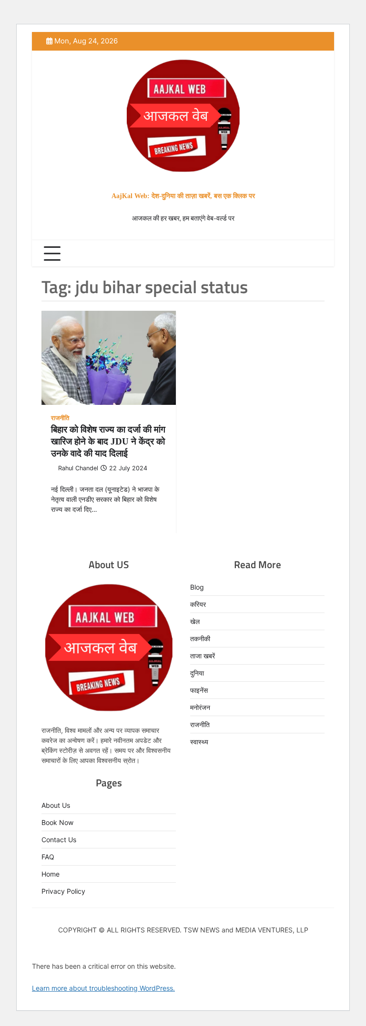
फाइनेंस (199, 690)
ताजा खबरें (202, 656)
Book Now (57, 822)
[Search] (315, 253)
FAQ (47, 857)
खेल (195, 621)
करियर (198, 604)
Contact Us (58, 840)
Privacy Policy (63, 891)
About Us (55, 805)
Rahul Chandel (78, 468)
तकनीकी (200, 639)
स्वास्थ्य (199, 742)
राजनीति (60, 418)
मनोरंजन (200, 707)
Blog (197, 587)
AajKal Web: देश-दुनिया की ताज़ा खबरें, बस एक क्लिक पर (183, 196)
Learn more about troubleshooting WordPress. (103, 988)
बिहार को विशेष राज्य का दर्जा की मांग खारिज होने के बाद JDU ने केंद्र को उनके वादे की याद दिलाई (108, 441)
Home (50, 874)
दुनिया (197, 673)
